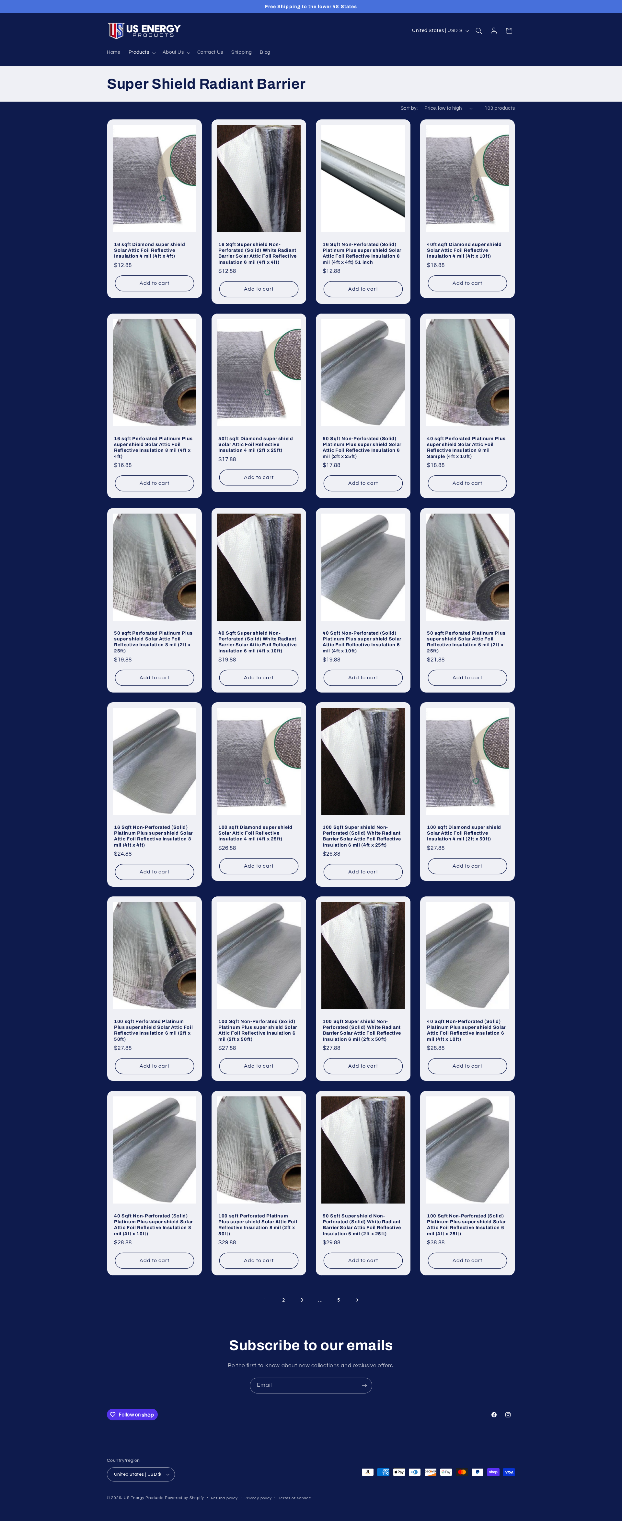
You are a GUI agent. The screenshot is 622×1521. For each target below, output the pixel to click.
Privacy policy (258, 1498)
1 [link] (265, 1300)
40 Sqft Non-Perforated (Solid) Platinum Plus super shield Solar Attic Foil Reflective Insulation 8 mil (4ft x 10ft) (153, 1224)
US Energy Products (144, 1498)
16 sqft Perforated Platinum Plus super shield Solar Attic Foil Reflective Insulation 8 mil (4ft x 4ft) (153, 447)
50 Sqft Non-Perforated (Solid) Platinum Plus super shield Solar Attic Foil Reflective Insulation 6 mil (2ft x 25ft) (362, 447)
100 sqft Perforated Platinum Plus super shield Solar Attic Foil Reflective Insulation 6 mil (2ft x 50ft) (153, 1030)
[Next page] (357, 1300)
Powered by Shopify (184, 1498)
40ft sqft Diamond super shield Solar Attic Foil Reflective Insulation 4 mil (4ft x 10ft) (464, 250)
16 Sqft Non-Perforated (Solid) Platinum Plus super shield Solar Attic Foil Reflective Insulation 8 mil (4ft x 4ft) (153, 836)
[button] (141, 53)
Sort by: (409, 108)
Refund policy (224, 1498)
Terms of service (295, 1498)
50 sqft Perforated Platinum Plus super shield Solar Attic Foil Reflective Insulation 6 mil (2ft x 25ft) (466, 641)
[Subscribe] (364, 1385)
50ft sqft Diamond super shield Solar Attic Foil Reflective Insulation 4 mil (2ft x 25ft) (255, 444)
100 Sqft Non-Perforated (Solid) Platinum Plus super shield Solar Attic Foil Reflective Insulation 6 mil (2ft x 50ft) (257, 1030)
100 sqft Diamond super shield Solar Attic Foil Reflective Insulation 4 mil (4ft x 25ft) (255, 833)
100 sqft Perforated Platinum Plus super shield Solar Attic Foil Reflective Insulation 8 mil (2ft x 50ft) (257, 1224)
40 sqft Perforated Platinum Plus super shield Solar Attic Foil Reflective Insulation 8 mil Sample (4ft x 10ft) (466, 447)
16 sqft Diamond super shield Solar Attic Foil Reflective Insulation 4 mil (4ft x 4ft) (149, 250)
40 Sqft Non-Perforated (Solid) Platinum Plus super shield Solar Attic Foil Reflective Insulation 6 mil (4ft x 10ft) (362, 641)
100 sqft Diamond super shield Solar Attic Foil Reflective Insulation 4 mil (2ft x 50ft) (464, 833)
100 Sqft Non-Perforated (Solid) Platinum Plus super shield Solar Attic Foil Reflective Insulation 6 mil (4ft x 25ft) (466, 1224)
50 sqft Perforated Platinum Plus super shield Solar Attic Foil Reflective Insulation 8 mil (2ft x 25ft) (153, 641)
